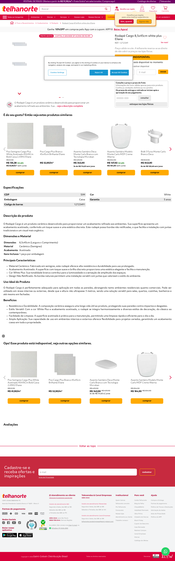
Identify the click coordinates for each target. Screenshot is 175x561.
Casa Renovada (139, 527)
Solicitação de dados (158, 510)
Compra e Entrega (157, 500)
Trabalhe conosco (122, 520)
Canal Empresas (140, 534)
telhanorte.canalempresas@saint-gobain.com (97, 521)
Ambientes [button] (35, 17)
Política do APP (156, 517)
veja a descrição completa (70, 106)
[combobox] (75, 9)
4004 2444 (53, 518)
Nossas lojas (120, 514)
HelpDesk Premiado (141, 510)
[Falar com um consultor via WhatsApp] (165, 551)
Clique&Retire (139, 507)
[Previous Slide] (4, 149)
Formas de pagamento (159, 503)
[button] (15, 17)
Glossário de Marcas (141, 517)
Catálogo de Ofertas (141, 540)
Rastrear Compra (140, 530)
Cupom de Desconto (141, 524)
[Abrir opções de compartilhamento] (9, 104)
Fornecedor (120, 510)
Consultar (145, 98)
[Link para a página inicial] (12, 23)
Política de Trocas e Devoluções (162, 507)
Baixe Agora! (121, 29)
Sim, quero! (126, 22)
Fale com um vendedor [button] (160, 17)
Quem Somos (120, 500)
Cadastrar (147, 472)
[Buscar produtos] (106, 8)
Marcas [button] (50, 17)
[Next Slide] (170, 149)
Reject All (99, 72)
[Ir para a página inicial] (20, 8)
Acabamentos (42, 23)
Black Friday (138, 520)
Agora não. (144, 22)
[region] (88, 68)
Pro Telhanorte (121, 507)
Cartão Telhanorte (140, 500)
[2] (63, 97)
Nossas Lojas (79, 17)
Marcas (136, 537)
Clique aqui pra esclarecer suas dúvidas (60, 498)
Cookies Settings (57, 72)
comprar (20, 173)
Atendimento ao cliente (124, 517)
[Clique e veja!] (164, 43)
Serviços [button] (63, 17)
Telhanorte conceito (122, 503)
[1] (59, 97)
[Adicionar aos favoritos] (165, 37)
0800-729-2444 (54, 520)
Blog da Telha (139, 503)
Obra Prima (138, 514)
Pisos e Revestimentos (25, 23)
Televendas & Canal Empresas (97, 495)
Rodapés (54, 23)
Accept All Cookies (119, 72)
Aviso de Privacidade (46, 477)
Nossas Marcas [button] (94, 17)
